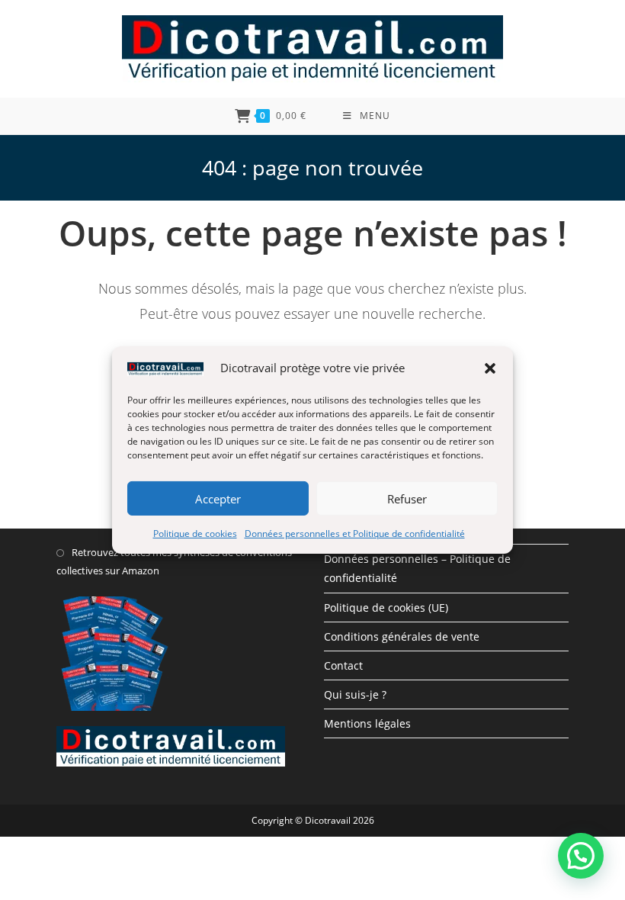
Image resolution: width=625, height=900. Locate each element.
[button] (490, 367)
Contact (343, 665)
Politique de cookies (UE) (386, 607)
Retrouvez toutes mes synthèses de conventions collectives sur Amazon (174, 561)
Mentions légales (367, 723)
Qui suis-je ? (355, 694)
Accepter (218, 498)
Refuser (407, 498)
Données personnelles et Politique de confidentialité (355, 533)
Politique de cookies (195, 533)
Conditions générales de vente (401, 636)
